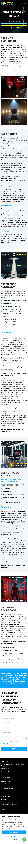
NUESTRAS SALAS (14, 27)
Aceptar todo (14, 832)
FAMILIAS (3, 809)
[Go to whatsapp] (24, 839)
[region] (14, 829)
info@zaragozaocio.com (9, 771)
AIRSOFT (3, 783)
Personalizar (14, 836)
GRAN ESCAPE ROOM (7, 786)
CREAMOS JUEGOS (14, 21)
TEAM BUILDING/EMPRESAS (9, 804)
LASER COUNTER (6, 781)
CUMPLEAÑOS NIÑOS (7, 807)
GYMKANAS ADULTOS (7, 791)
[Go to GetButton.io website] (24, 842)
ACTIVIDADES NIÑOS (7, 788)
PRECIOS (3, 799)
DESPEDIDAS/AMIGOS (7, 802)
